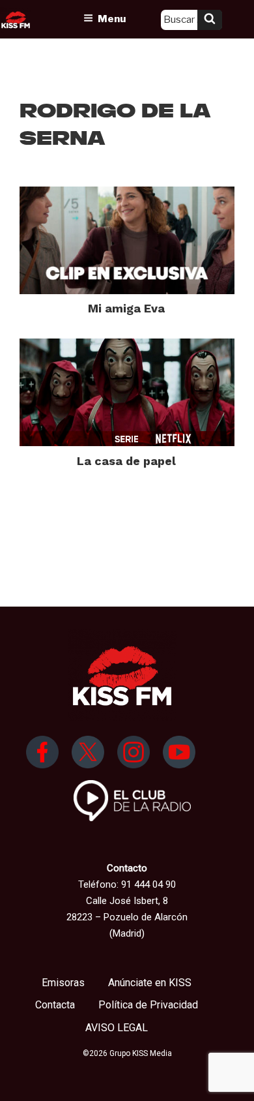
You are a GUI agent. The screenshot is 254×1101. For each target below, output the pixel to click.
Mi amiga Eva (126, 308)
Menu (112, 19)
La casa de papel (126, 461)
